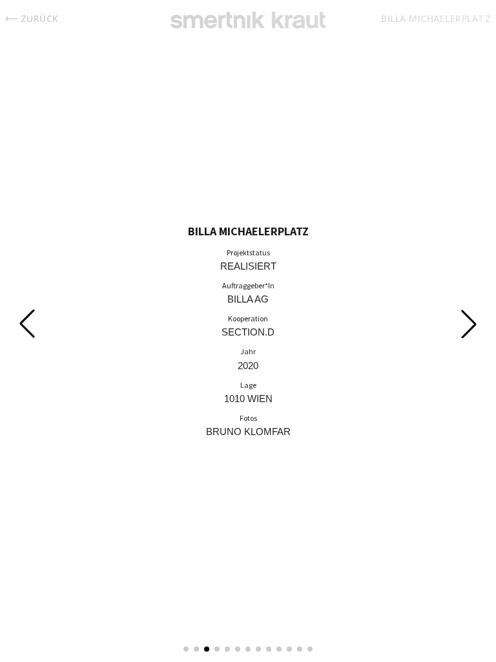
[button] (186, 649)
